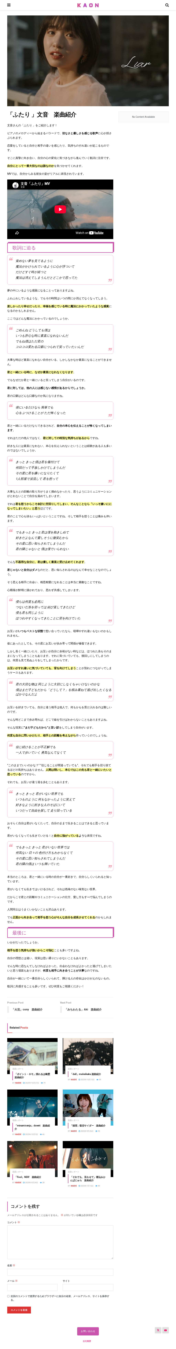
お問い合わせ (88, 1331)
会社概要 (87, 1341)
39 (99, 1080)
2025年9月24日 (31, 1183)
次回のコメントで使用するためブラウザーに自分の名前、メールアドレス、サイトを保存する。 (60, 1298)
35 (98, 1131)
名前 (11, 1265)
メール (12, 1280)
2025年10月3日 (31, 1134)
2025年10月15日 (87, 1080)
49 (98, 1186)
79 (44, 1083)
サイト (66, 1280)
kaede (18, 1083)
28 (43, 1183)
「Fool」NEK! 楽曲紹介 (28, 1177)
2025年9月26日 (87, 1131)
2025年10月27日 (32, 1083)
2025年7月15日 (87, 1186)
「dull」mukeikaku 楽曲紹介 (85, 1074)
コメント (13, 1222)
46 (43, 1134)
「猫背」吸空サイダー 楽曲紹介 (88, 1125)
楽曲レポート (18, 1069)
